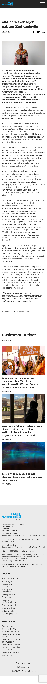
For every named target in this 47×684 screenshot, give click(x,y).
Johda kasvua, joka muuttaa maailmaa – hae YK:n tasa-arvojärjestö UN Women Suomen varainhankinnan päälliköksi (20, 383)
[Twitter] (38, 32)
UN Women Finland (10, 652)
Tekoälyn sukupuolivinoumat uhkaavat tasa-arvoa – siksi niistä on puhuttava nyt (22, 477)
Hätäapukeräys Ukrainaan (9, 590)
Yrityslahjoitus (8, 608)
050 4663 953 (7, 528)
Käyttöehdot (7, 655)
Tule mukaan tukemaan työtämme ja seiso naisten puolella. (20, 299)
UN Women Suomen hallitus (11, 635)
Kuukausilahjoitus (10, 578)
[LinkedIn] (43, 32)
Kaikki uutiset (8, 341)
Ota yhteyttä (7, 626)
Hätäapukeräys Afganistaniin (9, 596)
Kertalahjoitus (8, 581)
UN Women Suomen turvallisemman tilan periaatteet (11, 647)
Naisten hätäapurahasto (9, 601)
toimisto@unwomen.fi (10, 530)
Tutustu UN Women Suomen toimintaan (11, 630)
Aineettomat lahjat (10, 605)
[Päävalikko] (42, 4)
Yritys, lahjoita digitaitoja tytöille (9, 612)
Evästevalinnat (23, 667)
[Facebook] (34, 32)
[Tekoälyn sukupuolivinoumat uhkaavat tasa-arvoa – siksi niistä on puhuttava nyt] (23, 456)
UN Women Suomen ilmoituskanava (11, 640)
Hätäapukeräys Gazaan (9, 585)
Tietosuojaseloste (24, 663)
